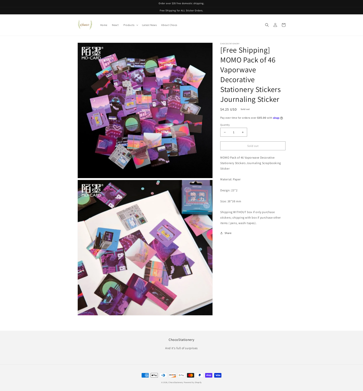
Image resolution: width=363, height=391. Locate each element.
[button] (130, 25)
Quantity (225, 124)
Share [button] (228, 233)
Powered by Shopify (193, 382)
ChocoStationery (175, 382)
